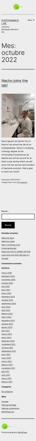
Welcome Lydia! (8, 241)
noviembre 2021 (8, 368)
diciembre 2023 (8, 321)
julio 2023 (6, 331)
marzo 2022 (7, 361)
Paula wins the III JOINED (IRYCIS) (16, 252)
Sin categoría (22, 182)
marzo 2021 (7, 378)
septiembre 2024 (9, 303)
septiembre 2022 (9, 351)
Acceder (5, 402)
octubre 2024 (7, 300)
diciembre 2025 (8, 276)
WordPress (22, 432)
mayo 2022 (6, 358)
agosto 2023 (7, 327)
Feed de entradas (9, 405)
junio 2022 (6, 354)
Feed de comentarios (10, 408)
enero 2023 (6, 338)
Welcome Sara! (8, 238)
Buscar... (5, 211)
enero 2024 (6, 317)
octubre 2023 (7, 324)
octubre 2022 (7, 348)
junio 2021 (6, 375)
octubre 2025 (7, 283)
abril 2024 (6, 310)
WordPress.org (8, 412)
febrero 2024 (7, 314)
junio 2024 (6, 307)
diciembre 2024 (8, 297)
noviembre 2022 (8, 344)
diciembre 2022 (8, 341)
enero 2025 (6, 293)
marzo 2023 (7, 334)
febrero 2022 (7, 365)
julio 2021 (5, 372)
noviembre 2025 (8, 280)
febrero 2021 (7, 382)
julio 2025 (6, 286)
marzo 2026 (7, 273)
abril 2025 (6, 290)
